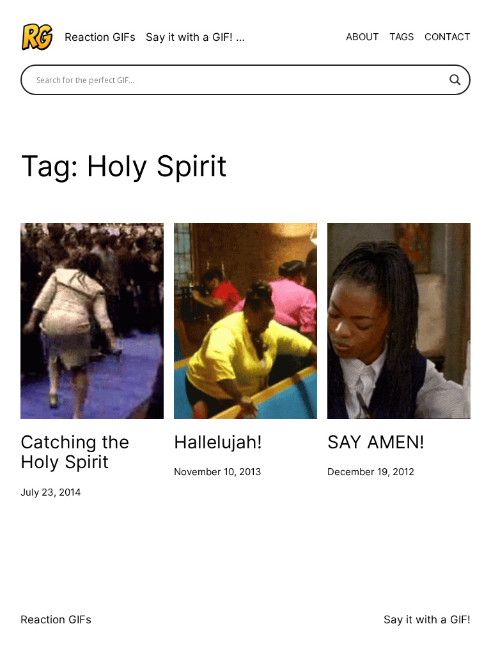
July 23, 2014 (50, 492)
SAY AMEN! (376, 442)
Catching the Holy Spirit (74, 451)
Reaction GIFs (100, 37)
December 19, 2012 (370, 472)
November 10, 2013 (217, 472)
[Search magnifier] (455, 80)
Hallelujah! (218, 442)
